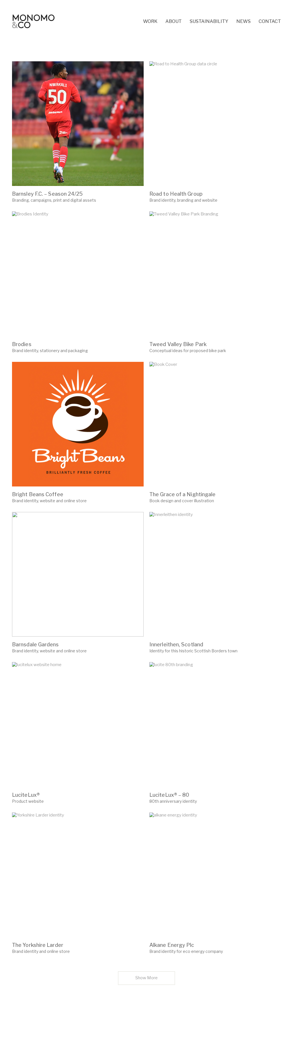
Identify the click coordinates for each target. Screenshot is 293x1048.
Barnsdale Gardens (35, 644)
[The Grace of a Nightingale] (215, 424)
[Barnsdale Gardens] (78, 574)
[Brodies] (78, 273)
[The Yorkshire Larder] (78, 875)
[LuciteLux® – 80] (215, 724)
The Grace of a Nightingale (182, 494)
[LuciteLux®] (78, 724)
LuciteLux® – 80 (169, 795)
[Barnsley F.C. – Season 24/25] (78, 123)
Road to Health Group (176, 194)
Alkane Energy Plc (171, 945)
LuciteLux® (26, 795)
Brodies (21, 344)
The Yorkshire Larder (37, 945)
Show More (147, 979)
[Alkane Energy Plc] (215, 875)
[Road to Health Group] (215, 123)
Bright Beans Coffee (37, 494)
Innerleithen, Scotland (176, 644)
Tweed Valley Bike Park (178, 344)
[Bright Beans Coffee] (78, 424)
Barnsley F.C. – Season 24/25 (47, 194)
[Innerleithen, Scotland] (215, 574)
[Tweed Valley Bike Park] (215, 273)
